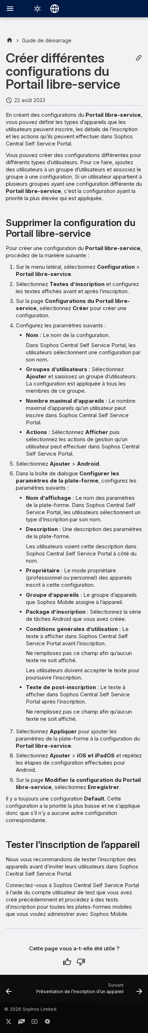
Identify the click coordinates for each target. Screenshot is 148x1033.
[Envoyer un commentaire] (47, 1023)
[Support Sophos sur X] (8, 1023)
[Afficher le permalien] (138, 58)
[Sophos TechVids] (34, 1023)
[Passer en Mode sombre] (37, 8)
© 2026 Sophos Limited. (30, 1009)
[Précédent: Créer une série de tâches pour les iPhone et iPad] (8, 991)
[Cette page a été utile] (67, 962)
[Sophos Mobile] (9, 40)
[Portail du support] (21, 1023)
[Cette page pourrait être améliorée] (81, 962)
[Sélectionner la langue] (54, 8)
